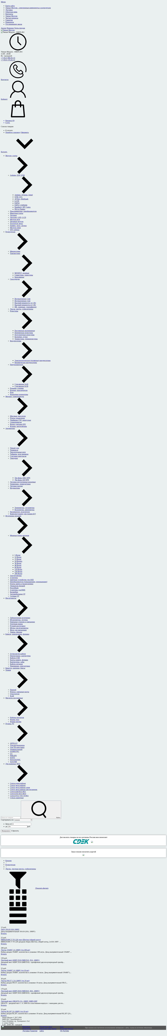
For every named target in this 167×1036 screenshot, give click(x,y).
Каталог (4, 152)
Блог (62, 1027)
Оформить (25, 132)
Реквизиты (26, 1029)
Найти (58, 817)
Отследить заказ (46, 1027)
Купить (4, 933)
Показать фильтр (41, 888)
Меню (3, 2)
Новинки (10, 28)
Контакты (26, 1027)
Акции (3, 28)
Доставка (26, 1031)
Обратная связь (45, 1029)
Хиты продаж (19, 28)
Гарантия (33, 1031)
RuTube (66, 1031)
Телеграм (63, 1029)
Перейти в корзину (12, 132)
